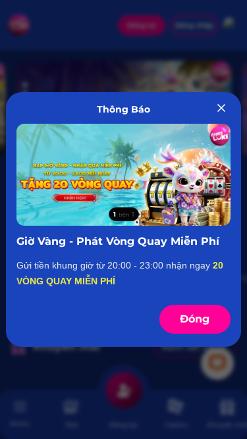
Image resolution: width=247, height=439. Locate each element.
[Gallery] (123, 175)
